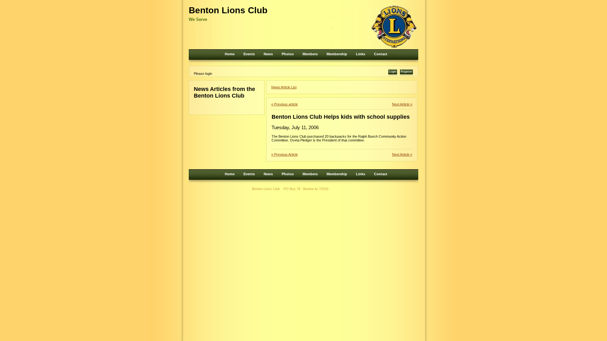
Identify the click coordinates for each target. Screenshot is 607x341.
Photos (288, 54)
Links (360, 54)
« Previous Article (284, 154)
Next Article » (402, 104)
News (268, 54)
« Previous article (284, 104)
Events (249, 54)
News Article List (284, 87)
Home (230, 54)
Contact (380, 54)
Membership (337, 54)
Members (310, 54)
